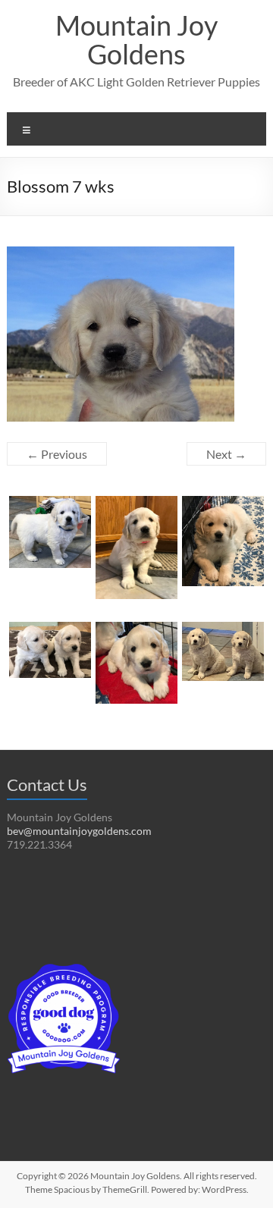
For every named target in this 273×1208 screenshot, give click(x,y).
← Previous (57, 454)
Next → (226, 454)
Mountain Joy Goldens (136, 39)
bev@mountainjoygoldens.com (79, 830)
